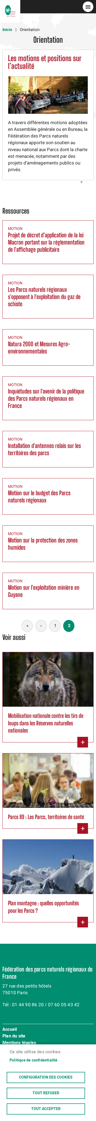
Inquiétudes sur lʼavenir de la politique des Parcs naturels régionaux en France (46, 398)
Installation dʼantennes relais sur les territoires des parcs (44, 449)
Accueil (9, 1030)
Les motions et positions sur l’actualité (44, 62)
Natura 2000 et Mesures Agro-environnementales (39, 347)
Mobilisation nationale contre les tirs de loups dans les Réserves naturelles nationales (45, 723)
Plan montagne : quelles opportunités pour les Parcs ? (43, 907)
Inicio (7, 30)
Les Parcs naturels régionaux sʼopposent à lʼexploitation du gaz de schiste (44, 297)
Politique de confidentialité (34, 1060)
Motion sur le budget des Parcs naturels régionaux (39, 496)
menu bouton (88, 6)
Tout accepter (46, 1109)
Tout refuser (46, 1093)
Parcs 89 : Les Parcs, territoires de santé (46, 816)
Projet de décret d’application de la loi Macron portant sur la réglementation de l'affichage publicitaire (46, 242)
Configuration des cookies (46, 1077)
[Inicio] (10, 6)
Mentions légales (19, 1043)
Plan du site (13, 1036)
